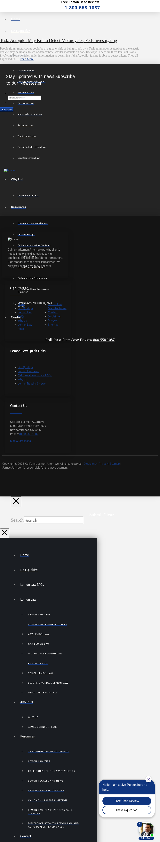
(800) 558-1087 (28, 434)
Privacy (52, 320)
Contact (53, 312)
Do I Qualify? (25, 308)
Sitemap (53, 324)
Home (21, 304)
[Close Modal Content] (16, 501)
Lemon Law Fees (28, 371)
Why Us (22, 320)
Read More (27, 59)
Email (11, 93)
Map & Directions (20, 440)
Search (17, 520)
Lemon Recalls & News (32, 383)
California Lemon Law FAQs (35, 375)
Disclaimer (54, 316)
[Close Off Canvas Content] (4, 533)
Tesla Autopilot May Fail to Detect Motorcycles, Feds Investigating (58, 40)
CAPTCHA (15, 102)
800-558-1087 (104, 340)
